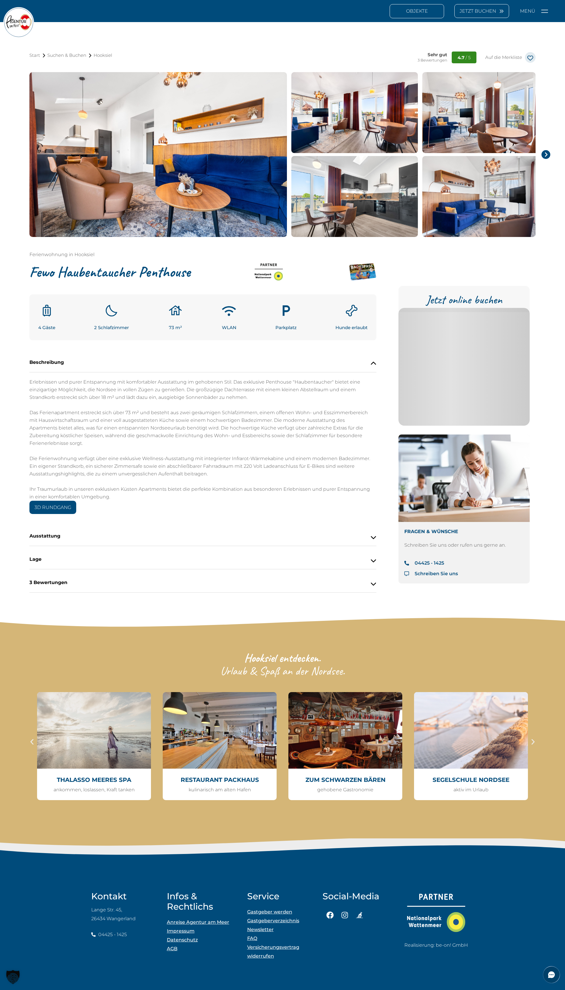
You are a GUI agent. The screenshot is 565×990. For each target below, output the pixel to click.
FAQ (252, 938)
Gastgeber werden (269, 912)
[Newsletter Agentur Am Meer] (359, 915)
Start (34, 55)
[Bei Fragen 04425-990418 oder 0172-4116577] (361, 273)
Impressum (181, 931)
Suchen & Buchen (66, 55)
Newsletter (260, 929)
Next (544, 154)
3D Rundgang (52, 507)
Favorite (530, 57)
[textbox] (417, 11)
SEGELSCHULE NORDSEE (345, 779)
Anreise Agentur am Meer (198, 922)
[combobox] (417, 11)
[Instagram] (344, 915)
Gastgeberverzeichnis (273, 920)
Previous (20, 154)
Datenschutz (182, 940)
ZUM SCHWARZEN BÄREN (220, 779)
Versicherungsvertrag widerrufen (273, 951)
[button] (32, 741)
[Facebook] (330, 915)
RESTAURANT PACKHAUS (94, 779)
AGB (172, 948)
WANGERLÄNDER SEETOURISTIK (471, 779)
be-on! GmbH (452, 945)
